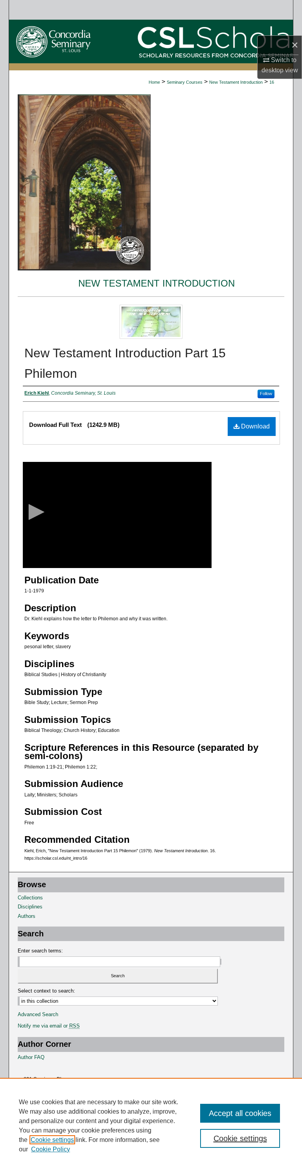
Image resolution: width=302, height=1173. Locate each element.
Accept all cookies (240, 1113)
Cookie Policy (50, 1149)
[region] (151, 1125)
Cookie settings (52, 1139)
